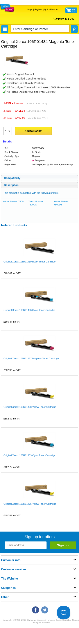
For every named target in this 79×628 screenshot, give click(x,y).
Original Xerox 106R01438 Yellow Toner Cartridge (30, 407)
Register (38, 9)
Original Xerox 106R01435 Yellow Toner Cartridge (30, 503)
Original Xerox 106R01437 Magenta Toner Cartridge (31, 358)
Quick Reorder (51, 9)
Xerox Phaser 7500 (13, 201)
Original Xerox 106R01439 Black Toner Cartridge (30, 261)
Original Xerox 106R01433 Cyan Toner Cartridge (29, 455)
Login (29, 9)
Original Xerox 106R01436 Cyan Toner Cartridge (29, 310)
